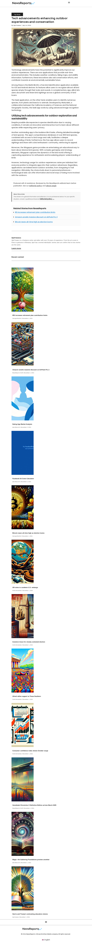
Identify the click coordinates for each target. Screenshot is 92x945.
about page (51, 186)
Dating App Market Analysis (22, 424)
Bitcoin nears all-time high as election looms (34, 222)
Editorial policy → (47, 199)
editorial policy (35, 186)
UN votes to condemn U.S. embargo (25, 587)
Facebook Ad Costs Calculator (23, 478)
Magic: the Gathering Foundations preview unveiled (30, 859)
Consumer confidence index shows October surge (30, 751)
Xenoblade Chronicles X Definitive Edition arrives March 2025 (34, 805)
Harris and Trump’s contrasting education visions (30, 914)
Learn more (16, 248)
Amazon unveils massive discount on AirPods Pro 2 (36, 217)
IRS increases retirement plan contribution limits (35, 212)
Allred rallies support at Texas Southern (26, 696)
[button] (69, 2)
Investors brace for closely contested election (28, 642)
